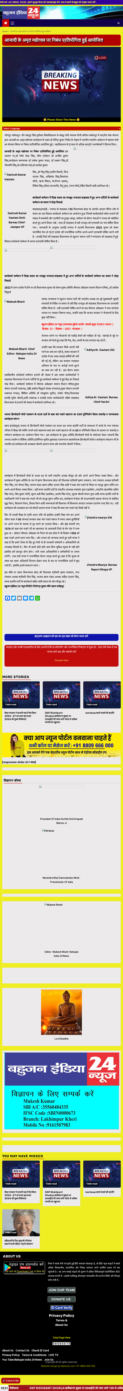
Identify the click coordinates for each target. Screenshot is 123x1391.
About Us (8, 1350)
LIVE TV (53, 1355)
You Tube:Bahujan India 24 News (22, 1359)
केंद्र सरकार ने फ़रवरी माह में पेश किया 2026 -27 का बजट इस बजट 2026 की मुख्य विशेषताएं (20, 716)
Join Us (48, 1359)
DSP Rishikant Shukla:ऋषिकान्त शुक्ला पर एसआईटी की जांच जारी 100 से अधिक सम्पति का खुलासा (61, 717)
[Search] (118, 23)
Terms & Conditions (34, 1355)
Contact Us (22, 1350)
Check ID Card (40, 1350)
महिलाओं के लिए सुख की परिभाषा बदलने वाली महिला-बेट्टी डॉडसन (18, 1242)
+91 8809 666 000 (85, 1366)
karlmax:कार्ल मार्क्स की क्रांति (100, 712)
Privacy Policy (11, 1355)
